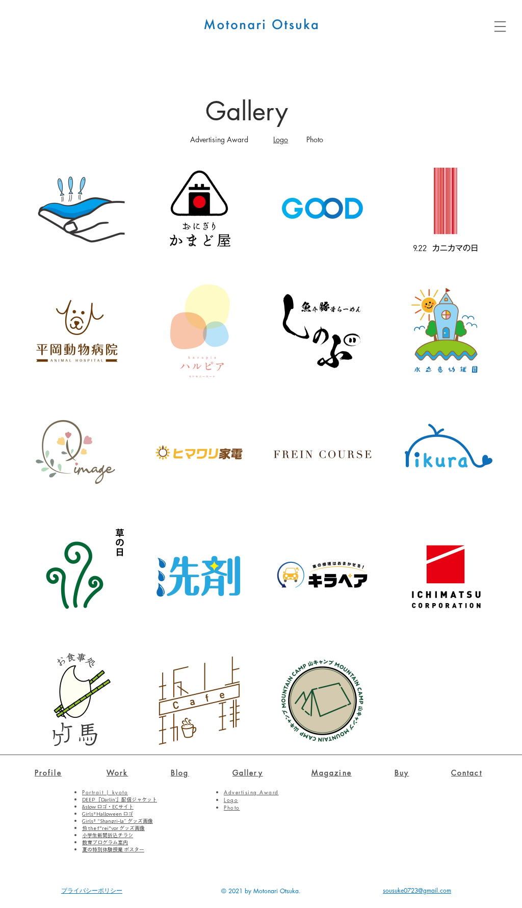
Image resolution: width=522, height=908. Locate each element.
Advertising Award (219, 139)
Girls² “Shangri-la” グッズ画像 (117, 820)
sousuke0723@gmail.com (417, 890)
